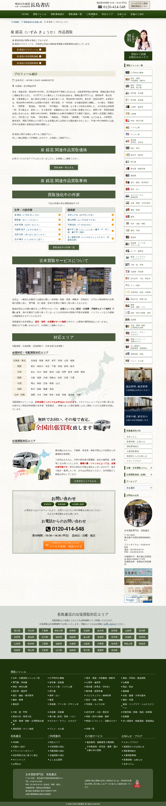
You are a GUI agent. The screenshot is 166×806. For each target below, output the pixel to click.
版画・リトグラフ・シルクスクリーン (138, 706)
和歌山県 (128, 643)
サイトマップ (19, 759)
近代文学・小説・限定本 (97, 711)
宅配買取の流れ (57, 750)
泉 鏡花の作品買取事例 (27, 63)
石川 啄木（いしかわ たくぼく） (29, 239)
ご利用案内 (92, 14)
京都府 (73, 643)
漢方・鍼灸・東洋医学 (23, 695)
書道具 (16, 704)
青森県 (100, 636)
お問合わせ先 (132, 495)
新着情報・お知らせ (135, 441)
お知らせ (121, 14)
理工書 (52, 690)
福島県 (73, 636)
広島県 (45, 650)
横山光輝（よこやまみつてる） (82, 219)
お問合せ (17, 763)
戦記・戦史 (128, 686)
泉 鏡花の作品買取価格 (27, 56)
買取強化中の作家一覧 (33, 21)
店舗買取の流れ (57, 755)
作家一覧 (90, 728)
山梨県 (128, 630)
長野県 (17, 636)
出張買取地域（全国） (136, 474)
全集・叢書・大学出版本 (134, 695)
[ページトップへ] (161, 799)
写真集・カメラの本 (95, 704)
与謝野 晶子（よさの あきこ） (28, 229)
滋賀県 (59, 643)
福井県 (59, 636)
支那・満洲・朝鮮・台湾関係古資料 (28, 722)
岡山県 (31, 650)
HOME (25, 14)
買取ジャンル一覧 (134, 65)
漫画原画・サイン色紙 (23, 728)
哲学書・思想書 (56, 682)
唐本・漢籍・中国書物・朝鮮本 (100, 677)
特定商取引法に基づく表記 (25, 755)
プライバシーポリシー (23, 750)
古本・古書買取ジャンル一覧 (26, 677)
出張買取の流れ (57, 746)
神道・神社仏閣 (20, 686)
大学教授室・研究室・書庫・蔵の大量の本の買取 (102, 748)
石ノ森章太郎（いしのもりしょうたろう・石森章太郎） (88, 238)
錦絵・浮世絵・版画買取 (134, 677)
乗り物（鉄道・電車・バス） (62, 716)
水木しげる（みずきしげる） (81, 215)
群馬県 (114, 630)
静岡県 (73, 630)
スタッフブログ (133, 461)
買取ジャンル (40, 14)
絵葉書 (126, 716)
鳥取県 (142, 643)
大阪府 (87, 643)
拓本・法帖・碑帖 (94, 699)
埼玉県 (31, 630)
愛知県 (31, 636)
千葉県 (45, 630)
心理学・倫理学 (93, 682)
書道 (51, 699)
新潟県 (142, 630)
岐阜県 (31, 643)
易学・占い (54, 695)
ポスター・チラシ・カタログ (62, 720)
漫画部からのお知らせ (136, 456)
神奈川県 (59, 630)
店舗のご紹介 (137, 14)
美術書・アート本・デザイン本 (63, 704)
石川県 (45, 636)
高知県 (114, 650)
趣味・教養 (18, 699)
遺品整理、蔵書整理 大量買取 (100, 742)
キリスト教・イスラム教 (60, 686)
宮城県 (128, 636)
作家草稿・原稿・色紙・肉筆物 (137, 711)
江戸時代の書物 (56, 677)
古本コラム (131, 436)
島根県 (17, 650)
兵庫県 (100, 643)
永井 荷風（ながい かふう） (27, 224)
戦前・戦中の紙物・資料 (97, 716)
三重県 (45, 643)
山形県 (17, 643)
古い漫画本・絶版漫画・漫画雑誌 (138, 720)
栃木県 (100, 630)
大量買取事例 (132, 451)
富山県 (87, 636)
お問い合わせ (110, 623)
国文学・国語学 (20, 690)
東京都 (17, 630)
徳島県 (73, 650)
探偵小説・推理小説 (22, 716)
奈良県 (114, 643)
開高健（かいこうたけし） (26, 219)
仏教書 (126, 682)
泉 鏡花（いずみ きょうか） (27, 215)
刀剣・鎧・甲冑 (20, 711)
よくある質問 (56, 759)
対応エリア (107, 14)
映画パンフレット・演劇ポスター (101, 720)
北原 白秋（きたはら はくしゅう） (30, 234)
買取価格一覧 (75, 14)
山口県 (59, 650)
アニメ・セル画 (56, 728)
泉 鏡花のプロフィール (27, 49)
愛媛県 (100, 650)
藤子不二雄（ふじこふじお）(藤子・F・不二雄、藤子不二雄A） (88, 231)
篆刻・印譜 (128, 699)
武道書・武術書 (56, 711)
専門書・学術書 (20, 682)
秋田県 (142, 636)
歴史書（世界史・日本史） (98, 686)
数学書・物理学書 (94, 690)
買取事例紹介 (57, 14)
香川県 (87, 650)
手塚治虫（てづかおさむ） (80, 224)
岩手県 (114, 636)
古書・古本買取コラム (136, 467)
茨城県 (87, 630)
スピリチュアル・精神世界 (98, 695)
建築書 (126, 690)
